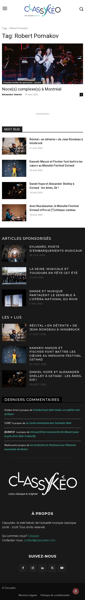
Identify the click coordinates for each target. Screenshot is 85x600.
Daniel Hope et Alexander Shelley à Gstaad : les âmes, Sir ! (55, 375)
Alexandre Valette (12, 94)
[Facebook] (23, 568)
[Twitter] (52, 568)
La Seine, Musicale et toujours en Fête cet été (53, 271)
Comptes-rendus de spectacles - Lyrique (22, 82)
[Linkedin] (42, 568)
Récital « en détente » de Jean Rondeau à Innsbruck (54, 327)
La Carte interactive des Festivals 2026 (48, 423)
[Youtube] (62, 568)
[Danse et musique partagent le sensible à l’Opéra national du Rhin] (14, 297)
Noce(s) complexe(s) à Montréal (31, 89)
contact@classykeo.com (39, 540)
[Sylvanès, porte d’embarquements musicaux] (14, 253)
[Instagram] (33, 568)
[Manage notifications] (76, 591)
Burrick (9, 432)
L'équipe (33, 535)
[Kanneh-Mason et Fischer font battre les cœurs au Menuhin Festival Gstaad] (14, 168)
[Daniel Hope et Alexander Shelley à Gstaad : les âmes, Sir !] (14, 190)
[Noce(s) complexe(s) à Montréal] (42, 63)
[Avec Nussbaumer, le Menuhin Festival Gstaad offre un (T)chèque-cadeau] (14, 212)
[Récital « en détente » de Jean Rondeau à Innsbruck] (14, 146)
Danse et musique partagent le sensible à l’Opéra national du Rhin (53, 295)
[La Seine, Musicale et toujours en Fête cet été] (14, 275)
